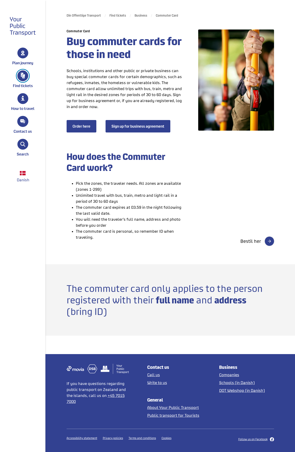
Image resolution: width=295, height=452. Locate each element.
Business (141, 15)
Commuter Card (167, 15)
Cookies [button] (166, 438)
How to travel (22, 108)
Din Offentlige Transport (84, 15)
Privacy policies (113, 438)
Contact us (23, 131)
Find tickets (23, 85)
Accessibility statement (82, 438)
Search (23, 154)
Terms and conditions (142, 438)
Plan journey (22, 63)
